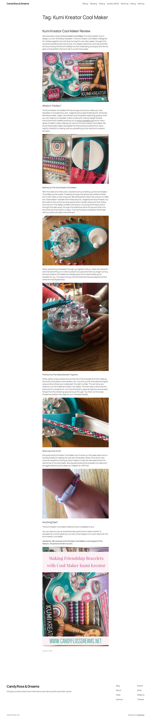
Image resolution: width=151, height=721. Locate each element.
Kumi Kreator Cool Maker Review (66, 31)
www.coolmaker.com (85, 120)
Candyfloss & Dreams (18, 3)
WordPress (140, 715)
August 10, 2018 (47, 651)
